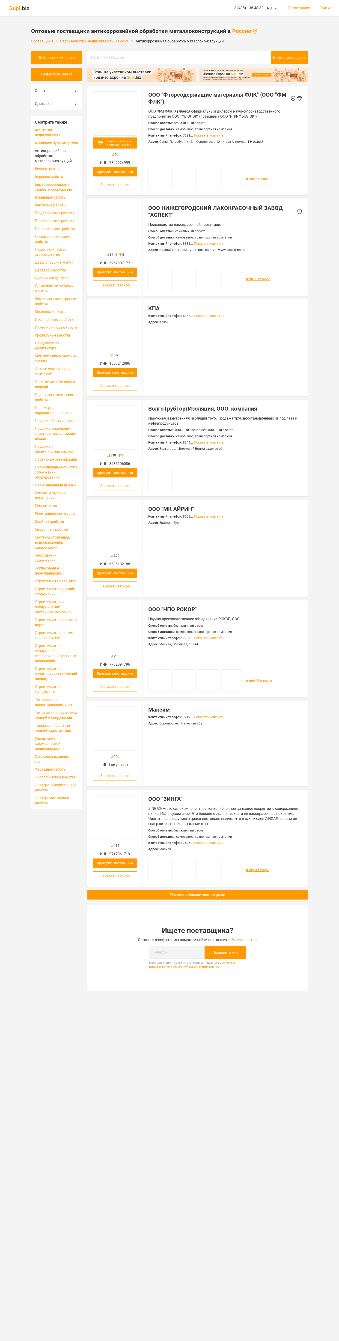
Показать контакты (209, 135)
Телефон (160, 952)
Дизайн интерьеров (51, 278)
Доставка (43, 103)
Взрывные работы (50, 197)
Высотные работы (50, 205)
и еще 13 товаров (259, 680)
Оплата (41, 91)
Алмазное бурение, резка (56, 143)
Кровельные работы (52, 335)
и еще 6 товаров (258, 279)
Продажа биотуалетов (54, 420)
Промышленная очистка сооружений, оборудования (56, 472)
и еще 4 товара (257, 870)
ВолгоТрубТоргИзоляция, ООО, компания (202, 408)
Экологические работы (55, 777)
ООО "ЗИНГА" (165, 799)
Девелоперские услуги (54, 262)
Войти (324, 8)
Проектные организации (56, 459)
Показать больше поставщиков (197, 895)
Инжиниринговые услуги (56, 327)
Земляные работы (50, 312)
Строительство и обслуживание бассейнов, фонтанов (53, 607)
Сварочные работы (51, 529)
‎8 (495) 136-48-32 (248, 8)
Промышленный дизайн (55, 485)
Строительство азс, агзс (55, 581)
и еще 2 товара (257, 179)
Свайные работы (49, 521)
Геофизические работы (55, 228)
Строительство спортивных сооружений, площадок (56, 674)
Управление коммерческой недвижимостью (49, 743)
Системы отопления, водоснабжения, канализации (52, 542)
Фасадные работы (50, 769)
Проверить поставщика (115, 172)
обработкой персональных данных (196, 966)
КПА (154, 308)
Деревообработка (50, 270)
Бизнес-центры (47, 169)
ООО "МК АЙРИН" (171, 509)
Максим (159, 709)
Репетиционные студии (55, 514)
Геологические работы (54, 221)
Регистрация (299, 8)
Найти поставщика (107, 57)
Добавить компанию (57, 57)
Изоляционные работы (54, 319)
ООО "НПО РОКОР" (172, 609)
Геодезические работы (54, 213)
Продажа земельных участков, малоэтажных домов (56, 433)
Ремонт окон (46, 506)
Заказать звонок (115, 185)
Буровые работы (49, 176)
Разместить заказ (56, 74)
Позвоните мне (225, 952)
